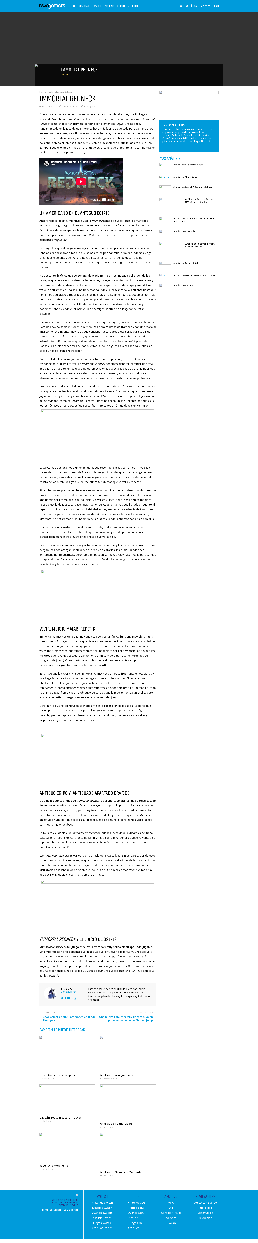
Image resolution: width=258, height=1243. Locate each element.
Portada (42, 92)
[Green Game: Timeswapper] (67, 1053)
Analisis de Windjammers (116, 1075)
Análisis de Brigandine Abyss (188, 164)
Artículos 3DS (136, 1228)
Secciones (121, 5)
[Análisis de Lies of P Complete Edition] (165, 188)
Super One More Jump (53, 1165)
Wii (171, 1207)
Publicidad (205, 1207)
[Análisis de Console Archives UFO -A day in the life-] (171, 204)
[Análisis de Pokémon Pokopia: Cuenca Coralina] (171, 249)
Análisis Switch (102, 1218)
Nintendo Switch (102, 1202)
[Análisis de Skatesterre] (165, 177)
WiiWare (170, 1218)
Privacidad (47, 1210)
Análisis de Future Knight (186, 263)
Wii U (170, 1202)
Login (216, 5)
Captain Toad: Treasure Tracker (60, 1117)
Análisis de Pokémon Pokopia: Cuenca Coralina (200, 245)
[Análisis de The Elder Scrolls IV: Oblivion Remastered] (165, 220)
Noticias (109, 5)
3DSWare (171, 1223)
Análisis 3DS (136, 1218)
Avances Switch (102, 1213)
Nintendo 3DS (136, 1202)
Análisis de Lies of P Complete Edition (193, 186)
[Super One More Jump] (67, 1147)
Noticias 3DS (136, 1207)
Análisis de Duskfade (184, 231)
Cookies (57, 1210)
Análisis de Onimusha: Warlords (120, 1172)
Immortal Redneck (173, 125)
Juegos (135, 5)
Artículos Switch (102, 1228)
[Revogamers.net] (52, 8)
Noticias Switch (102, 1207)
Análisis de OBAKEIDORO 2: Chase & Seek (194, 275)
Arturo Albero (48, 106)
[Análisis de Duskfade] (165, 233)
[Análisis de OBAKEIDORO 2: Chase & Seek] (165, 275)
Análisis (97, 5)
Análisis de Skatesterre (185, 177)
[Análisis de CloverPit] (165, 287)
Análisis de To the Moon (116, 1123)
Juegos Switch (102, 1223)
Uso (76, 1210)
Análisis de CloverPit (183, 285)
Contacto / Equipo (205, 1202)
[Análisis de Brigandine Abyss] (165, 166)
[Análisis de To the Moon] (128, 1101)
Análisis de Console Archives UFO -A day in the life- (199, 201)
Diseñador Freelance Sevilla (68, 1204)
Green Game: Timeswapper (57, 1075)
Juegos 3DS (136, 1223)
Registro (204, 5)
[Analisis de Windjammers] (128, 1053)
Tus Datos (68, 1210)
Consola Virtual (171, 1213)
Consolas (84, 5)
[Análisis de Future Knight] (165, 265)
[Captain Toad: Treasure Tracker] (67, 1098)
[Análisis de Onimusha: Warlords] (128, 1150)
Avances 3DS (136, 1213)
